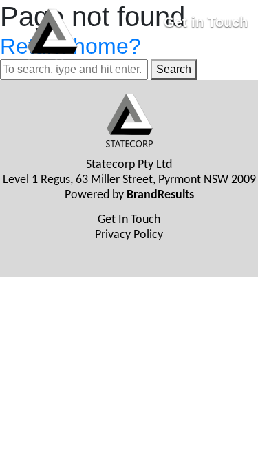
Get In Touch (129, 219)
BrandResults (160, 195)
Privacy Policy (129, 235)
